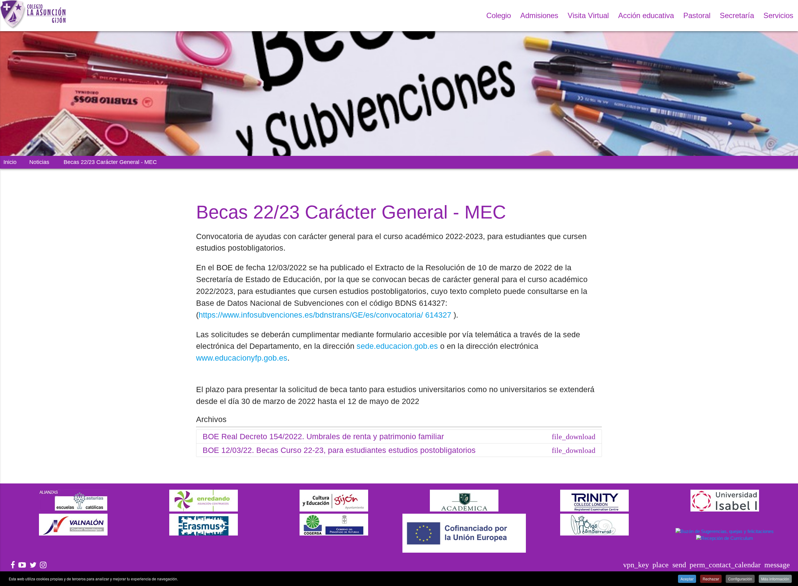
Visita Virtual (588, 15)
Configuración (740, 578)
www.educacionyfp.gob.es (241, 357)
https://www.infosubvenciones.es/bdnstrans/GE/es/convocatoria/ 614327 (325, 314)
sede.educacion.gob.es (397, 346)
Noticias (39, 162)
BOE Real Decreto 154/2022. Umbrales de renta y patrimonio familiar (399, 436)
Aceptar (687, 578)
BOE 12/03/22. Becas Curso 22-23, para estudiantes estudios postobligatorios (399, 450)
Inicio (10, 162)
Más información (775, 578)
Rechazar (711, 578)
